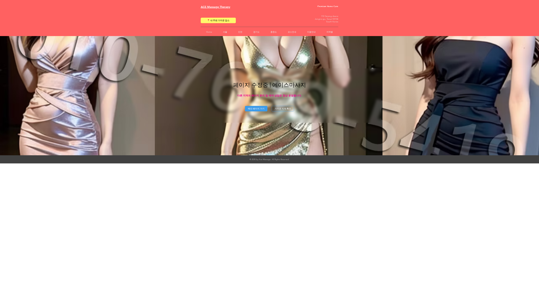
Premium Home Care (328, 6)
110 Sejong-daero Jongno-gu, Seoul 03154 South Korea (326, 19)
